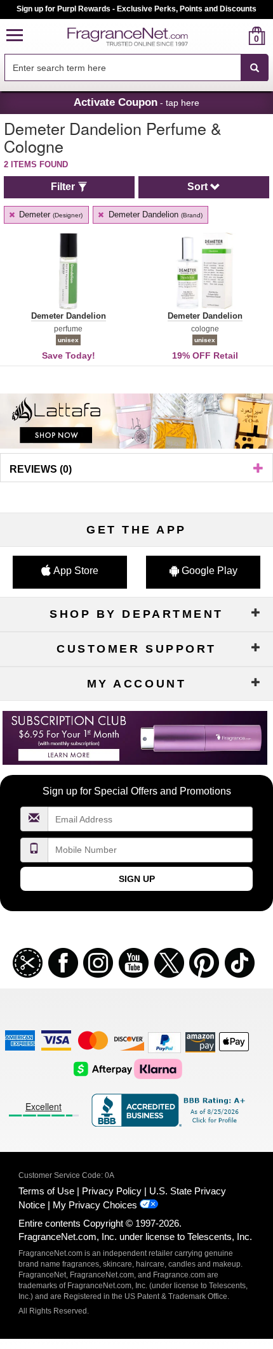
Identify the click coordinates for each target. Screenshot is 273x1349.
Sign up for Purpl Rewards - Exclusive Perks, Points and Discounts (136, 8)
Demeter (50, 214)
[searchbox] (122, 67)
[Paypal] (164, 1042)
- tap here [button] (136, 102)
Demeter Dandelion (154, 214)
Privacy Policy (112, 1191)
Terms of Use (46, 1191)
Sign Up (137, 879)
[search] (236, 36)
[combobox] (136, 68)
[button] (14, 35)
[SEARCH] (255, 68)
